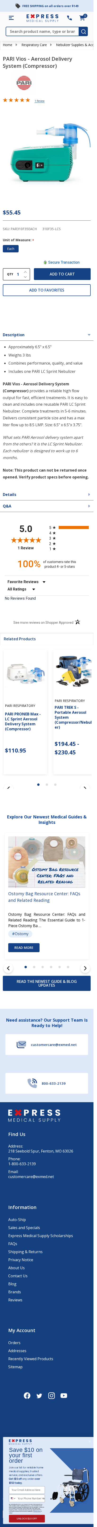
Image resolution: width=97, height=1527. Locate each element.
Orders (14, 1342)
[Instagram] (51, 1395)
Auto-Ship (17, 1219)
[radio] (69, 527)
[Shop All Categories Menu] (11, 18)
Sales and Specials (24, 1227)
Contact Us (18, 1275)
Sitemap (15, 1366)
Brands (14, 1292)
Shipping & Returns (25, 1251)
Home (7, 45)
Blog (12, 1283)
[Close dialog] (89, 1441)
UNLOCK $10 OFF (27, 1518)
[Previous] (8, 968)
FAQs (12, 1243)
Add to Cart (62, 274)
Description (13, 334)
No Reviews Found (20, 598)
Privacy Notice (20, 1259)
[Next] (85, 968)
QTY (10, 274)
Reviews (15, 1300)
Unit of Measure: (18, 240)
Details (9, 494)
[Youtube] (64, 1395)
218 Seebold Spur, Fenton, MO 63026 (40, 1151)
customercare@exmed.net (31, 1176)
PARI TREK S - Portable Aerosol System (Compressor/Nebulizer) (75, 717)
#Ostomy (20, 933)
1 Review (39, 101)
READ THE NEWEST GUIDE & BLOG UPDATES (47, 983)
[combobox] (12, 1498)
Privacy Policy (37, 1511)
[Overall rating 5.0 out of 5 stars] (16, 100)
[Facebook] (27, 1395)
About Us (16, 1267)
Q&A (7, 506)
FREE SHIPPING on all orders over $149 (50, 6)
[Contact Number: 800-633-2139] (69, 18)
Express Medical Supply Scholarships (40, 1235)
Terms (10, 1512)
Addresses (17, 1350)
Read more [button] (23, 947)
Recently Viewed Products (30, 1358)
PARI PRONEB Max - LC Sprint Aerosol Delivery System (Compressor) (23, 721)
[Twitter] (39, 1395)
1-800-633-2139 (22, 1163)
